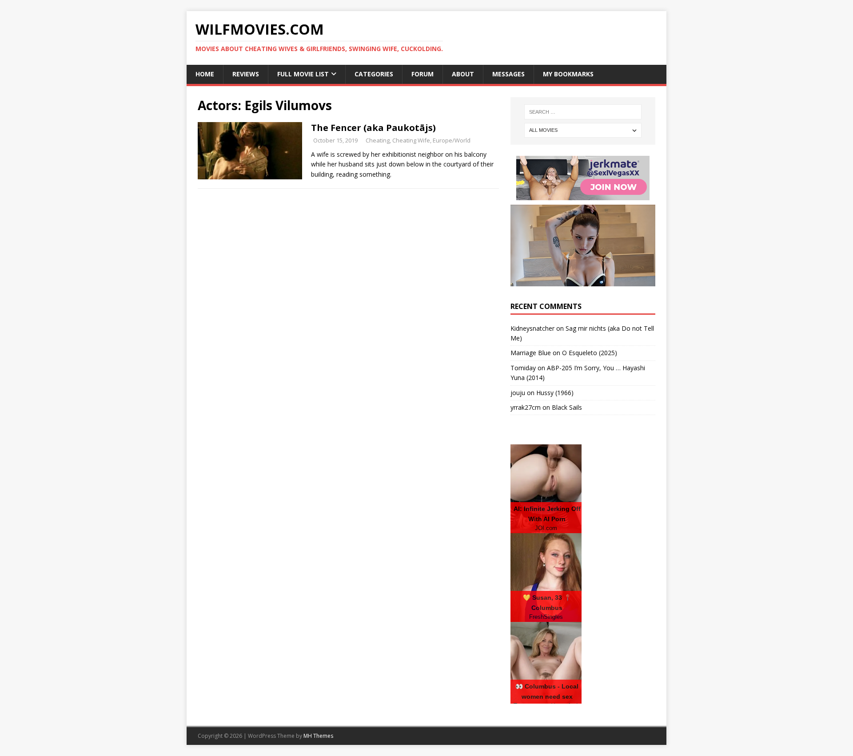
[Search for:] (583, 111)
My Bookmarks (568, 74)
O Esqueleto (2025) (589, 352)
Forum (422, 74)
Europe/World (451, 140)
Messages (508, 74)
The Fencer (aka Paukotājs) (373, 128)
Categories (374, 74)
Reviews (245, 74)
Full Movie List (303, 74)
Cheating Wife (411, 140)
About (463, 74)
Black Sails (567, 407)
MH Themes (318, 736)
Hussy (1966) (555, 392)
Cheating (378, 140)
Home (204, 74)
